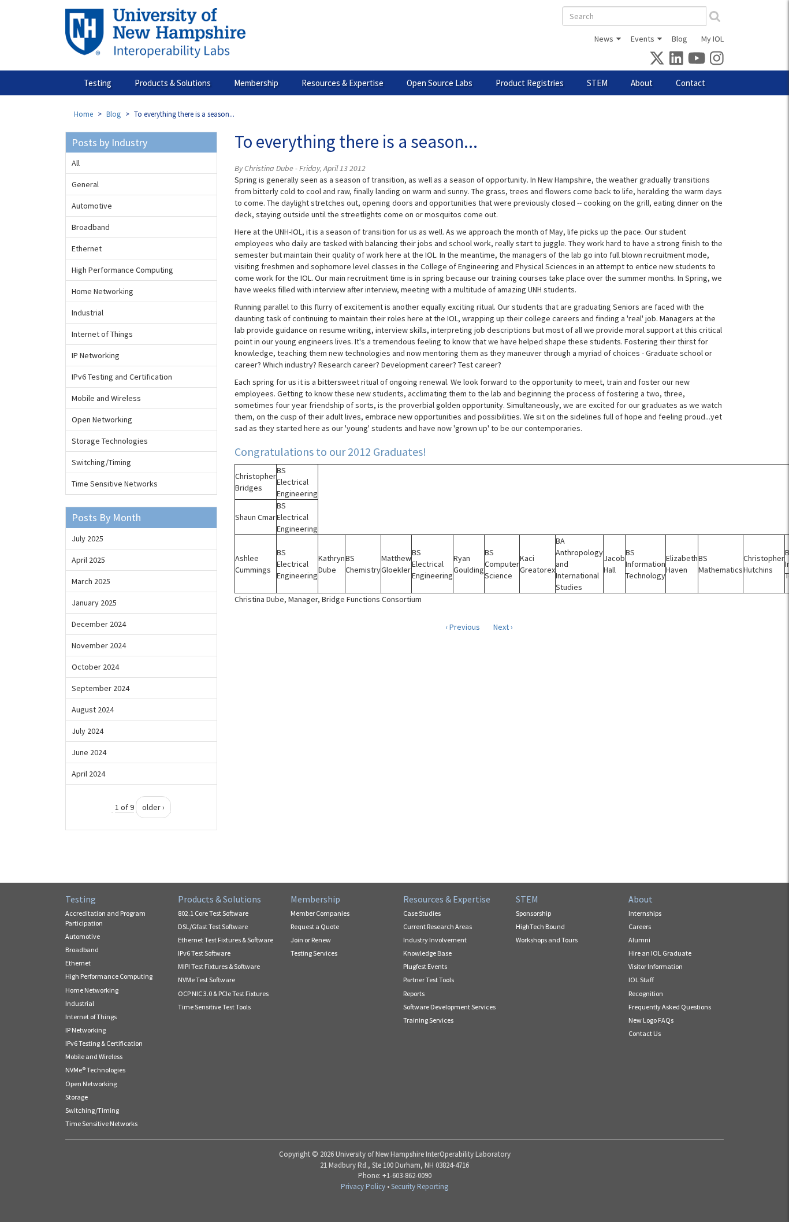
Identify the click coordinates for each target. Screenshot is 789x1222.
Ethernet (87, 248)
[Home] (159, 33)
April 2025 (88, 560)
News (603, 39)
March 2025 (91, 581)
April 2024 (88, 773)
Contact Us (644, 1033)
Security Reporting (419, 1186)
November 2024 (99, 645)
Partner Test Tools (428, 979)
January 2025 (94, 602)
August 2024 (93, 709)
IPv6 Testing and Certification (122, 377)
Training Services (428, 1020)
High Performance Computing (122, 270)
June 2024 (89, 752)
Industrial (87, 312)
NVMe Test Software (206, 979)
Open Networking (102, 419)
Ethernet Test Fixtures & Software (225, 939)
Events (642, 39)
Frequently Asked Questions (669, 1006)
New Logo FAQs (650, 1020)
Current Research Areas (437, 926)
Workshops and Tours (547, 939)
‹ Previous (462, 627)
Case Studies (422, 913)
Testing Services (314, 953)
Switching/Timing (101, 462)
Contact (690, 82)
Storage (76, 1097)
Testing (97, 82)
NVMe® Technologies (95, 1069)
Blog (679, 39)
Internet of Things (102, 334)
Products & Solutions (173, 82)
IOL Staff (641, 979)
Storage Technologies (110, 441)
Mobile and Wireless (106, 398)
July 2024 (87, 731)
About (642, 82)
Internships (644, 913)
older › (153, 807)
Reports (414, 993)
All (76, 163)
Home (83, 114)
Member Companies (320, 913)
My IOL (712, 39)
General (85, 184)
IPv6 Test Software (204, 953)
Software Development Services (449, 1006)
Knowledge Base (427, 953)
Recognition (645, 993)
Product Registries (530, 82)
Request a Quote (315, 926)
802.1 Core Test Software (213, 913)
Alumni (639, 939)
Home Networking (102, 291)
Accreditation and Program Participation (105, 918)
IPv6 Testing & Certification (104, 1043)
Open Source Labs (439, 82)
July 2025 (87, 538)
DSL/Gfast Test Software (213, 926)
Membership (256, 82)
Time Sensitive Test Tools (214, 1006)
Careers (639, 926)
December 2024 (99, 624)
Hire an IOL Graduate (659, 953)
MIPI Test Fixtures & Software (219, 966)
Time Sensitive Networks (115, 483)
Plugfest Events (425, 966)
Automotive (92, 205)
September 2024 (100, 688)
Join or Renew (311, 939)
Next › (503, 627)
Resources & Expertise (343, 82)
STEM (597, 82)
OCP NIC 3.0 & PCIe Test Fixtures (223, 993)
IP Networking (96, 355)
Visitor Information (655, 966)
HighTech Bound (540, 926)
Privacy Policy (363, 1186)
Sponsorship (533, 913)
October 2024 (95, 667)
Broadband (91, 227)
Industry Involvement (435, 939)
